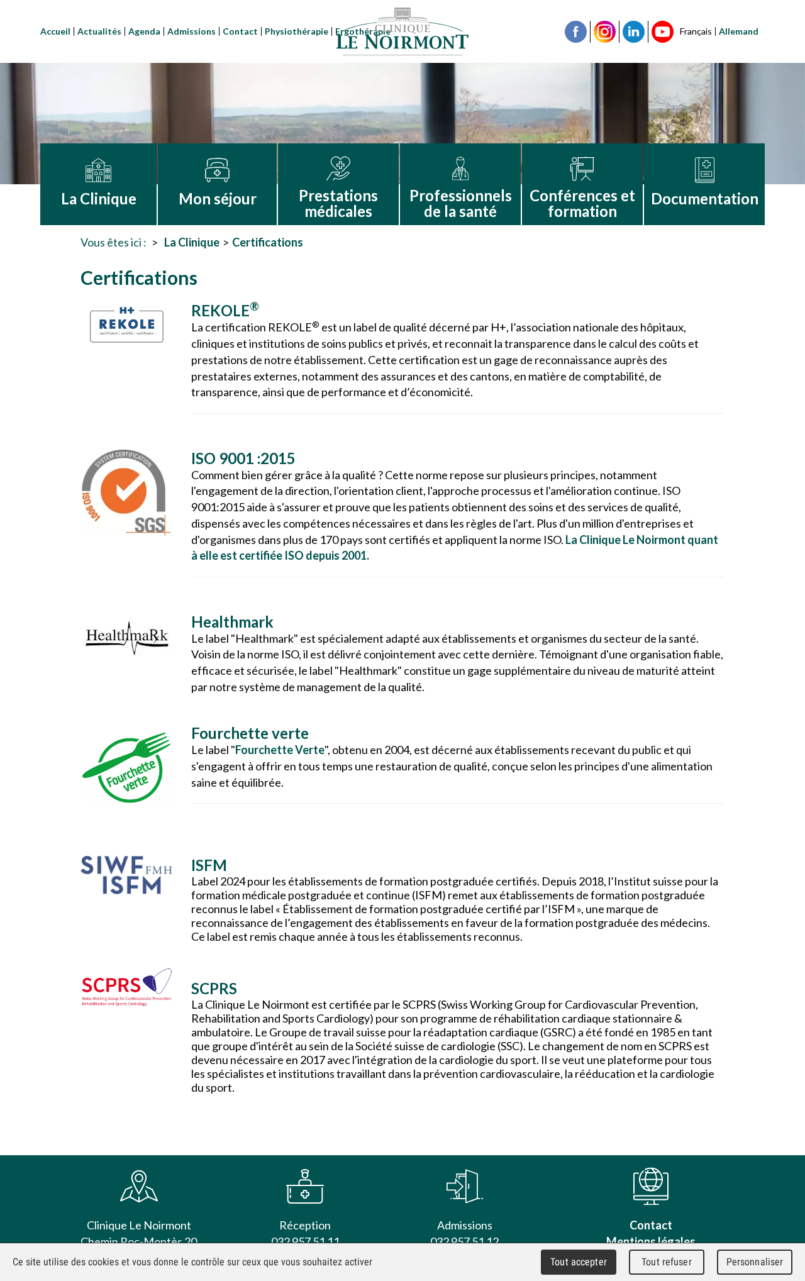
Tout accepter (578, 1262)
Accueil (55, 31)
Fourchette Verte (280, 750)
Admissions (191, 31)
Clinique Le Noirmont (402, 31)
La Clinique (191, 242)
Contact (240, 31)
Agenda (144, 31)
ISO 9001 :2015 (243, 458)
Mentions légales (651, 1241)
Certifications (267, 242)
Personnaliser (755, 1262)
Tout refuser (666, 1262)
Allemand (738, 31)
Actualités (99, 31)
